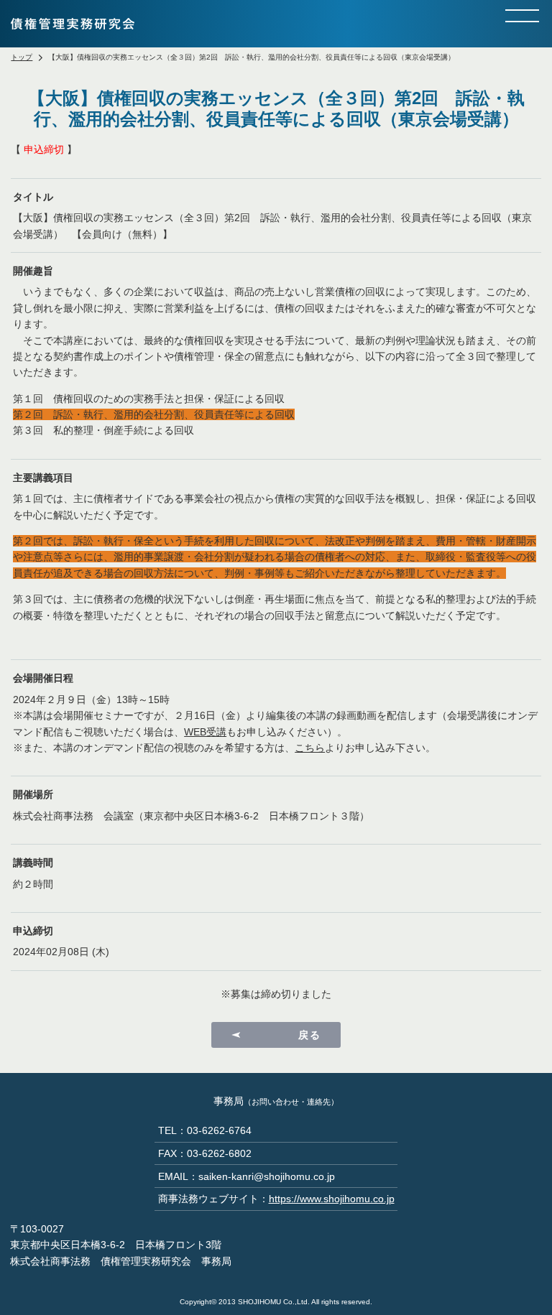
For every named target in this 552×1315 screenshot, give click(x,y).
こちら (310, 747)
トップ (21, 57)
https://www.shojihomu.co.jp (332, 1198)
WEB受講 (205, 732)
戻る (309, 1035)
